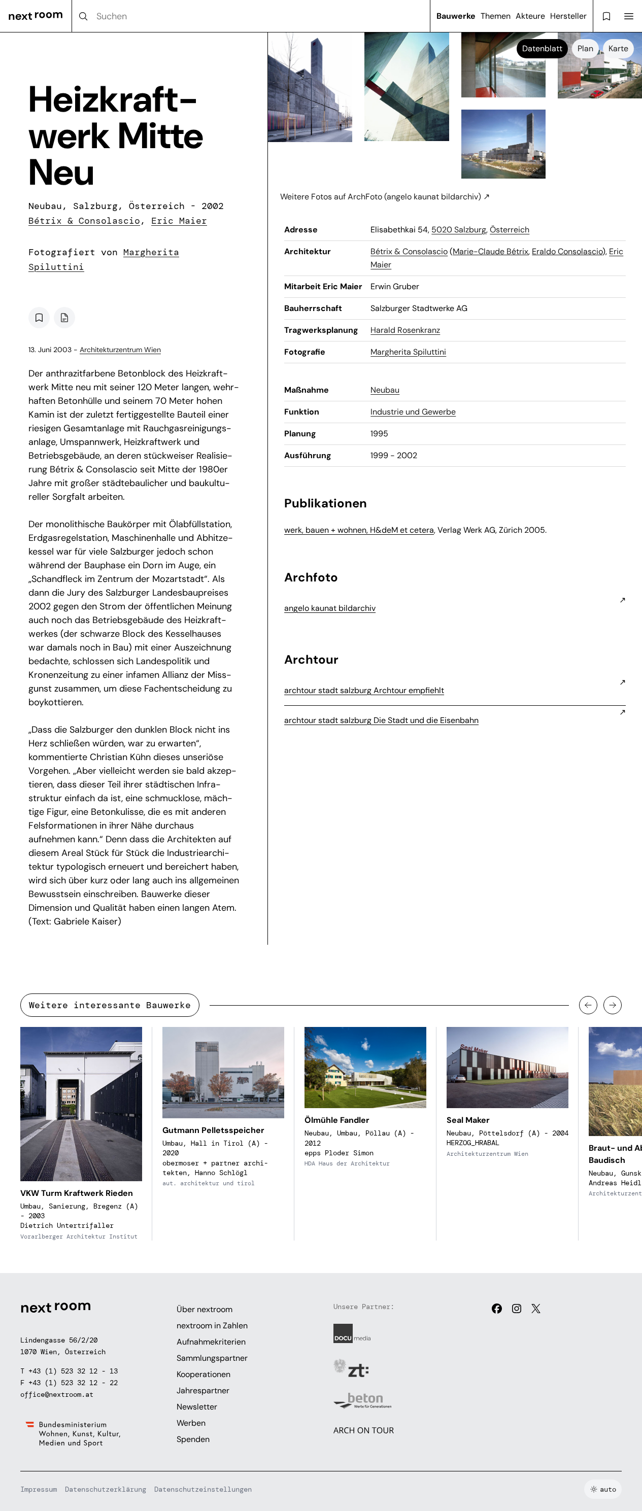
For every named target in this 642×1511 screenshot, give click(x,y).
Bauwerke (456, 16)
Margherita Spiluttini (408, 352)
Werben (191, 1423)
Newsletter (197, 1406)
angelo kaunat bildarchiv (330, 608)
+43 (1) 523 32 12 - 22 (73, 1382)
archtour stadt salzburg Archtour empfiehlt (364, 690)
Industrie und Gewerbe (413, 411)
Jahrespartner (203, 1390)
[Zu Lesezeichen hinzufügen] (39, 317)
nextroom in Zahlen (212, 1325)
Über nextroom (204, 1309)
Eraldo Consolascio (567, 251)
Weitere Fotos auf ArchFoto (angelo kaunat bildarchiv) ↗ (385, 196)
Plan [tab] (585, 48)
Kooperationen (203, 1374)
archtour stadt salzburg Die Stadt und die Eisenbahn (381, 720)
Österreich (509, 229)
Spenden (193, 1439)
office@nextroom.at (56, 1394)
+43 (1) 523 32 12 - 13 (73, 1371)
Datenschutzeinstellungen (203, 1489)
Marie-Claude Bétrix (490, 251)
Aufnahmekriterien (211, 1341)
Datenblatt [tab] (542, 48)
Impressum (38, 1489)
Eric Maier (179, 221)
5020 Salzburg (458, 229)
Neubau (384, 390)
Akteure (530, 16)
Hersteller (568, 16)
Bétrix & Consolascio (84, 221)
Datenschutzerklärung (105, 1489)
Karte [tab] (618, 48)
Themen (496, 16)
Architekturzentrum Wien (120, 349)
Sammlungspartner (212, 1358)
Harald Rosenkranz (405, 330)
